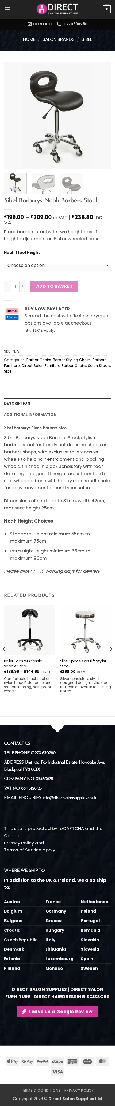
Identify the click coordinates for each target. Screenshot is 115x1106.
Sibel (87, 39)
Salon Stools (99, 365)
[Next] (102, 115)
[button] (7, 9)
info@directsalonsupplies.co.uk (69, 798)
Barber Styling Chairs (72, 359)
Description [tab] (17, 403)
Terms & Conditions (41, 1090)
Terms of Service (22, 850)
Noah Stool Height (22, 253)
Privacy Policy (19, 843)
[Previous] (13, 115)
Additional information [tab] (30, 414)
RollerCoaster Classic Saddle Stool (23, 664)
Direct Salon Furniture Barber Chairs (54, 365)
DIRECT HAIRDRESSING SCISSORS (72, 996)
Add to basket (54, 286)
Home (29, 39)
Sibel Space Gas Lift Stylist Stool (83, 664)
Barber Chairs (38, 359)
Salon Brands (59, 39)
